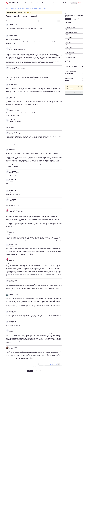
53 (50, 20)
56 (56, 20)
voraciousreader (12, 119)
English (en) (65, 2)
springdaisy (11, 244)
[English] (12, 3)
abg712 (10, 149)
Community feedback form (71, 54)
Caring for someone (74, 78)
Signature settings (69, 29)
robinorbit (11, 24)
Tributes (74, 80)
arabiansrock (11, 47)
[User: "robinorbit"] (7, 25)
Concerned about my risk (74, 64)
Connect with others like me (74, 66)
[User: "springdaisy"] (7, 245)
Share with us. (28, 12)
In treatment (74, 68)
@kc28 (13, 351)
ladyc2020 (11, 35)
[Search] (70, 3)
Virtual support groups (70, 52)
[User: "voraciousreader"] (7, 120)
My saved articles (69, 47)
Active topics (68, 42)
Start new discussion (69, 34)
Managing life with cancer (74, 71)
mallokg (10, 97)
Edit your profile (69, 24)
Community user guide (70, 49)
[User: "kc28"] (7, 330)
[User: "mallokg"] (7, 98)
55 (54, 20)
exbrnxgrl (11, 210)
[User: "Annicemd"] (7, 85)
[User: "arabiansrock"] (7, 48)
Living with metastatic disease (74, 76)
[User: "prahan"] (7, 109)
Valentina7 (11, 132)
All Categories (67, 61)
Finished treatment (74, 73)
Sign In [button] (30, 370)
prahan (10, 108)
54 (52, 20)
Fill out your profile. (77, 92)
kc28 (10, 329)
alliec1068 (11, 347)
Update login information (70, 27)
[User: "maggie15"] (7, 295)
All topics (67, 39)
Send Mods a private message (71, 32)
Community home (69, 37)
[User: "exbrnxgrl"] (7, 210)
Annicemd (11, 84)
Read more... (71, 88)
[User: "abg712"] (7, 150)
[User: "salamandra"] (7, 231)
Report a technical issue (70, 57)
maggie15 (11, 294)
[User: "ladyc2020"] (7, 36)
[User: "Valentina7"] (7, 133)
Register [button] (37, 370)
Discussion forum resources (74, 83)
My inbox (67, 44)
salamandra (11, 230)
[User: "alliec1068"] (7, 347)
